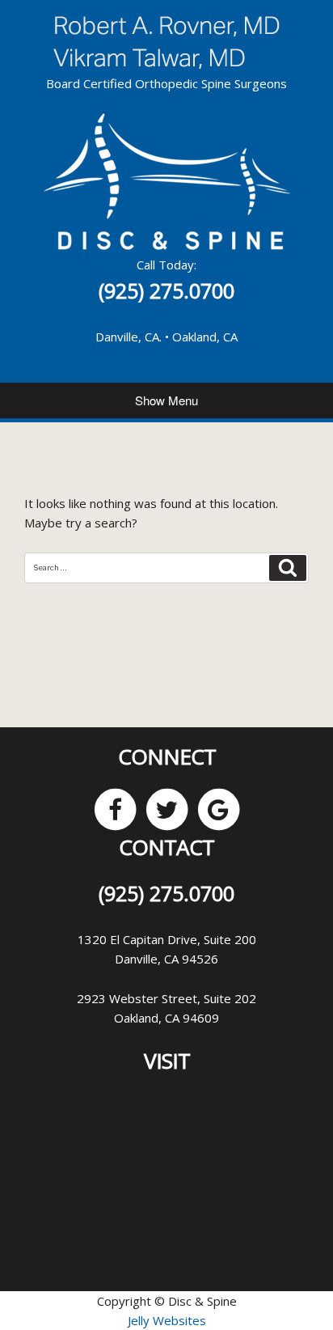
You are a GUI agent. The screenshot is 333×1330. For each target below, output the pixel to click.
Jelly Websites (167, 1320)
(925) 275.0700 (166, 290)
